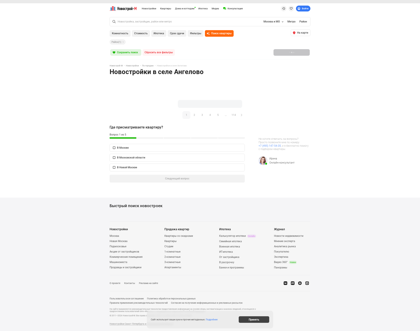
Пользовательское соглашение (127, 298)
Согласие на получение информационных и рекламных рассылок (207, 303)
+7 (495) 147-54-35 (270, 145)
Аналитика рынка (285, 246)
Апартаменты (172, 267)
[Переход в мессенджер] (307, 283)
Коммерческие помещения (126, 256)
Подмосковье (118, 246)
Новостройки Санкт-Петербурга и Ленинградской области (141, 323)
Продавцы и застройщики (125, 267)
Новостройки (149, 8)
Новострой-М (116, 65)
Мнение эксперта (284, 241)
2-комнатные (172, 256)
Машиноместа (118, 262)
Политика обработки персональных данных (171, 298)
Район (303, 21)
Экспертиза (281, 256)
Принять (254, 319)
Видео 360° (285, 262)
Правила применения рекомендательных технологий (139, 303)
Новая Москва (118, 241)
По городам (148, 65)
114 (233, 115)
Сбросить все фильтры (159, 52)
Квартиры (165, 8)
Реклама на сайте (148, 283)
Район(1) (116, 42)
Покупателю (281, 251)
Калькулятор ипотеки (237, 235)
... (226, 115)
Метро (291, 21)
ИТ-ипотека (226, 251)
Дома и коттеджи (184, 8)
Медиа (215, 8)
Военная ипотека (229, 246)
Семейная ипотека (230, 241)
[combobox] (273, 22)
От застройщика (229, 257)
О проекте (115, 283)
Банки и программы (231, 267)
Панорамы (280, 267)
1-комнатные (172, 251)
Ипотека (203, 8)
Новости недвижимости (288, 235)
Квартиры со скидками (178, 235)
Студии (168, 246)
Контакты (129, 283)
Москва (114, 235)
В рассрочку (226, 262)
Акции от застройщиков (124, 251)
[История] (284, 8)
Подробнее (212, 319)
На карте (302, 32)
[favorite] (291, 8)
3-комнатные (172, 262)
